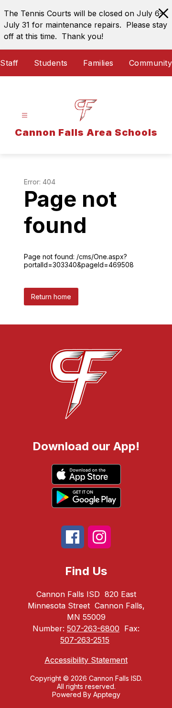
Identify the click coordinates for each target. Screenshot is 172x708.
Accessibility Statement (86, 660)
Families (98, 63)
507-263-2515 (84, 640)
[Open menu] (24, 115)
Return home (51, 297)
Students (51, 63)
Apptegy (106, 694)
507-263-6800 (93, 628)
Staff (9, 63)
